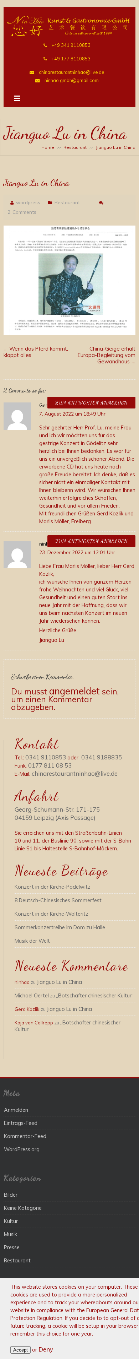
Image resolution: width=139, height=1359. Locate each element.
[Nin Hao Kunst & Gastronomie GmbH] (69, 34)
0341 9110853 (45, 757)
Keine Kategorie (23, 1207)
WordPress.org (22, 1149)
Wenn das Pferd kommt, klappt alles (36, 351)
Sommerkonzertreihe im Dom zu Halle (60, 927)
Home (47, 147)
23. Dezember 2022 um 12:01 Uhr (77, 552)
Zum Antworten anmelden (91, 403)
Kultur (11, 1221)
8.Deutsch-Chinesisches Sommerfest (58, 900)
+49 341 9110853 (71, 45)
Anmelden (16, 1109)
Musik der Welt (32, 940)
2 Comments (21, 212)
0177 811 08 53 (50, 765)
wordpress (28, 202)
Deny (45, 1349)
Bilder (10, 1194)
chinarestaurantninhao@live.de (71, 72)
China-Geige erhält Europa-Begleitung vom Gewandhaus (106, 355)
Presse (12, 1247)
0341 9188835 (101, 757)
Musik (10, 1234)
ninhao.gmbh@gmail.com (72, 80)
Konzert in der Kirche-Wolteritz (51, 913)
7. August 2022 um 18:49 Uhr (72, 414)
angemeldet (74, 691)
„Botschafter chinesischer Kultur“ (95, 995)
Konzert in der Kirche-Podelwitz (53, 886)
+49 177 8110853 (71, 58)
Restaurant (75, 147)
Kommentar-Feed (25, 1136)
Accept (20, 1350)
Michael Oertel (32, 995)
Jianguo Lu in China (59, 982)
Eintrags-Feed (20, 1123)
